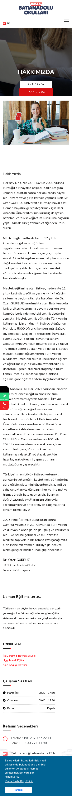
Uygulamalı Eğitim (14, 660)
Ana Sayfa (36, 84)
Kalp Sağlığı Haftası (15, 665)
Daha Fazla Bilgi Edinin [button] (19, 781)
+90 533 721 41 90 (33, 743)
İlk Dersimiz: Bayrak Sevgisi (19, 656)
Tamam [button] (18, 790)
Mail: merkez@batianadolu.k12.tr (33, 753)
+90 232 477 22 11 (37, 738)
